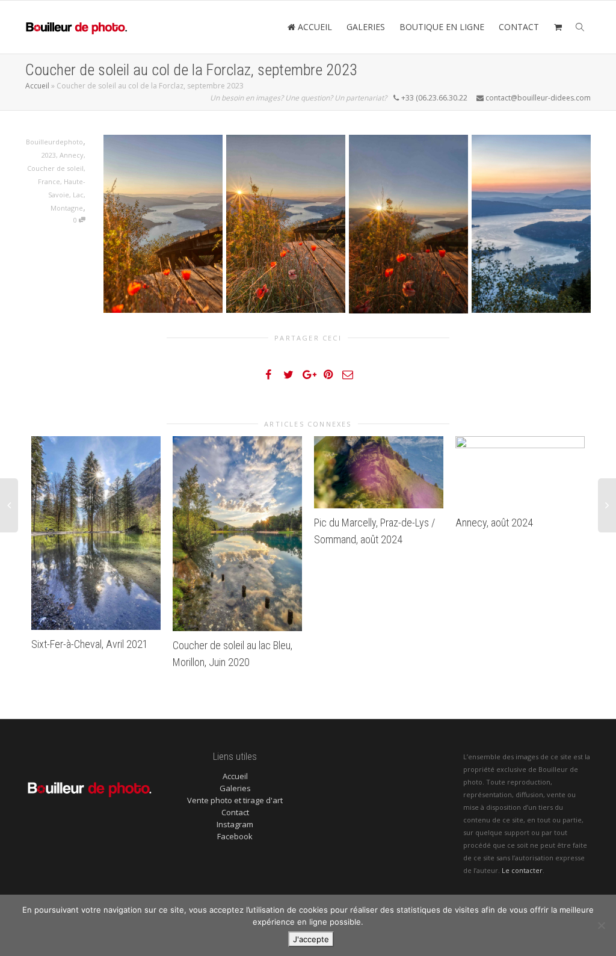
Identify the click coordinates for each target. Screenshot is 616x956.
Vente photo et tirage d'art (235, 800)
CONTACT (519, 26)
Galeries (235, 788)
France (49, 181)
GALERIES (365, 26)
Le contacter (522, 870)
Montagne (67, 207)
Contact (235, 812)
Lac (78, 194)
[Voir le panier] (557, 27)
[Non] (601, 925)
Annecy (72, 154)
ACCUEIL (313, 26)
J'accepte (311, 939)
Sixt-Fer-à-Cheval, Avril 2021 (89, 644)
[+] (96, 533)
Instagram (235, 824)
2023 (49, 154)
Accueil (37, 86)
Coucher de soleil (55, 168)
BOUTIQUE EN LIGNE (441, 26)
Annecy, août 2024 (494, 522)
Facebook (235, 836)
